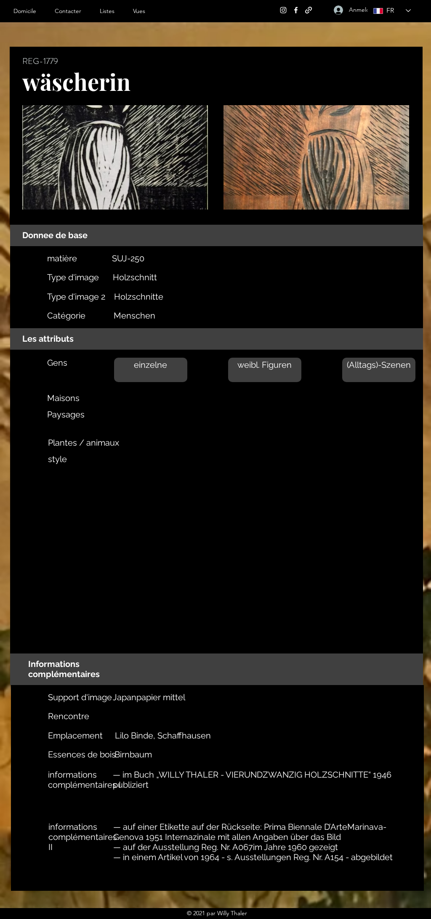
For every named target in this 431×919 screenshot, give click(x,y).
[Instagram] (283, 10)
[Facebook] (296, 10)
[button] (112, 11)
